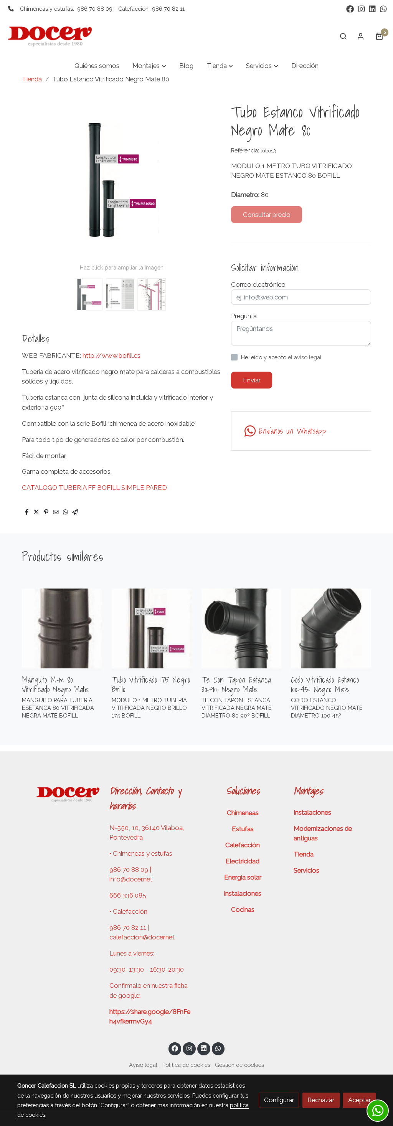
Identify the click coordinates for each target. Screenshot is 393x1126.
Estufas (243, 829)
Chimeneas (243, 813)
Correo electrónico (258, 284)
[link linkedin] (372, 8)
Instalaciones (242, 893)
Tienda (32, 79)
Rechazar (320, 1100)
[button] (149, 66)
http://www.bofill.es (111, 355)
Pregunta (244, 316)
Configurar (279, 1100)
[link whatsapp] (383, 8)
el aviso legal (305, 357)
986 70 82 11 (168, 8)
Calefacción (242, 845)
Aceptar (359, 1100)
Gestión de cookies (239, 1065)
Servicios (306, 870)
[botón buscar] (343, 36)
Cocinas (242, 909)
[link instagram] (361, 8)
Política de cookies (186, 1065)
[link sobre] (58, 793)
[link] (54, 36)
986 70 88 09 (94, 8)
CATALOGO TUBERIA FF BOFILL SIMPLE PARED (94, 487)
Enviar (252, 380)
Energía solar (242, 877)
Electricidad (242, 861)
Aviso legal (143, 1065)
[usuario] (361, 36)
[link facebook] (350, 8)
